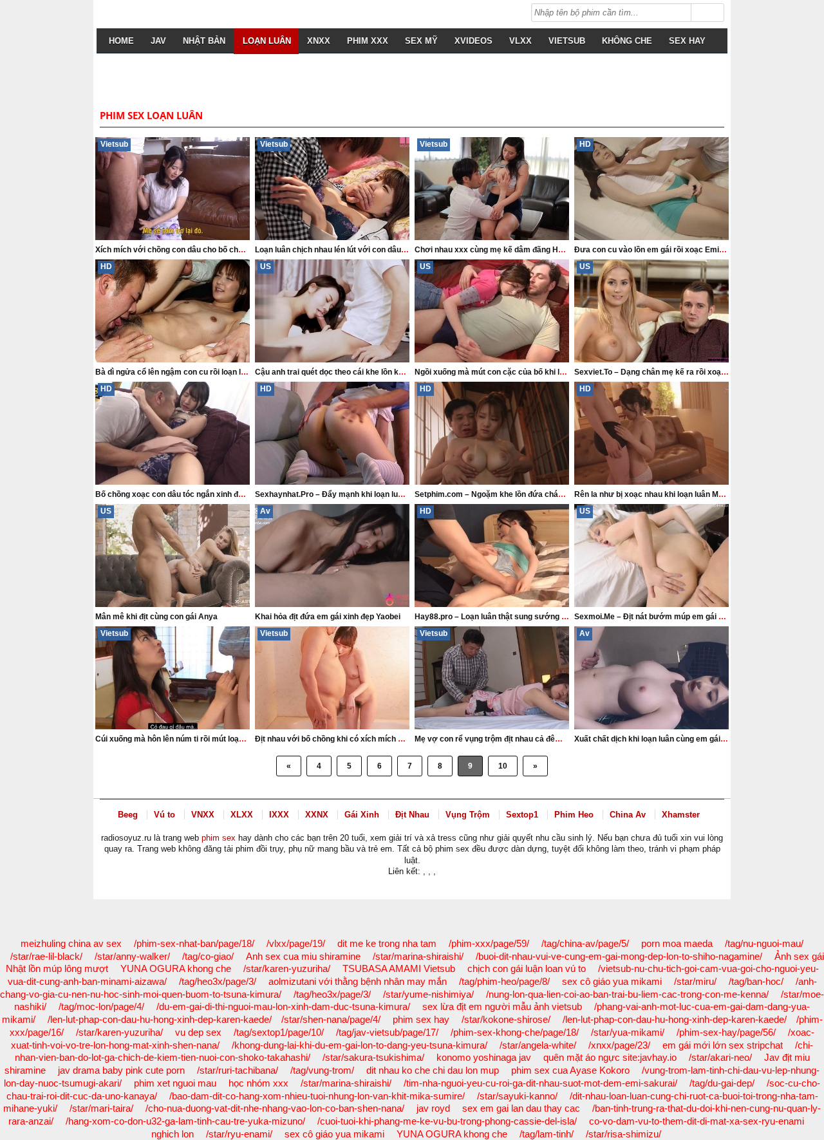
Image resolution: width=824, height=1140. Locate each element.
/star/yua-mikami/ (627, 1032)
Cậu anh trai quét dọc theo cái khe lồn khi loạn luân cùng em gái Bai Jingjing (392, 372)
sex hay (687, 41)
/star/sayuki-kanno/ (517, 1095)
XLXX (241, 814)
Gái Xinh (361, 814)
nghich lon (172, 1133)
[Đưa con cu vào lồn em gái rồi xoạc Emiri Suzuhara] (651, 188)
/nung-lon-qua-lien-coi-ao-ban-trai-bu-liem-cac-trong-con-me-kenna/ (627, 994)
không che (627, 41)
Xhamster (681, 814)
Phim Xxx (367, 41)
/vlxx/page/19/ (296, 943)
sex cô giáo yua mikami (612, 981)
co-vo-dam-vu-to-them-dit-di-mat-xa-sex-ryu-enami (696, 1121)
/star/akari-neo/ (720, 1057)
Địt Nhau (412, 814)
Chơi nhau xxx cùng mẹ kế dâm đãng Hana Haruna (508, 249)
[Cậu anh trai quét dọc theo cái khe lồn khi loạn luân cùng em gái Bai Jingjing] (332, 311)
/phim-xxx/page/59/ (489, 943)
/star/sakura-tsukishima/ (373, 1057)
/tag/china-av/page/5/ (585, 943)
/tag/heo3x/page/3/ (217, 981)
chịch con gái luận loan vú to (526, 968)
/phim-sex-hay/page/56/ (726, 1032)
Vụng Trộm (467, 814)
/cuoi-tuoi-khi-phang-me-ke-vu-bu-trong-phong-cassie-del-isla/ (447, 1121)
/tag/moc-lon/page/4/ (101, 1006)
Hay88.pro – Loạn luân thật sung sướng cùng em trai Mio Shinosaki (537, 616)
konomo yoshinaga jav (483, 1057)
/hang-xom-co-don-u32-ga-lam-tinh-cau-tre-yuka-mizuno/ (185, 1121)
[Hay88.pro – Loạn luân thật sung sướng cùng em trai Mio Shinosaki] (491, 555)
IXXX (279, 814)
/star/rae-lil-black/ (46, 956)
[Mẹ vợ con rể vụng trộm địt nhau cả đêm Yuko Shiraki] (491, 678)
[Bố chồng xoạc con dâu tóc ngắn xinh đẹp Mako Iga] (172, 433)
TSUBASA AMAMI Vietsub (398, 968)
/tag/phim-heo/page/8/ (504, 981)
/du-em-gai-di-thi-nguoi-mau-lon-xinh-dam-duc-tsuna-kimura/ (283, 1006)
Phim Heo (574, 814)
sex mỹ (421, 41)
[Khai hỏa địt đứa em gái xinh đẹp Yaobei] (332, 555)
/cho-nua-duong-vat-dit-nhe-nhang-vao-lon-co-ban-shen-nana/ (274, 1108)
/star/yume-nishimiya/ (428, 994)
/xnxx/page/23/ (619, 1045)
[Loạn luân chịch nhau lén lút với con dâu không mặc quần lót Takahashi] (332, 188)
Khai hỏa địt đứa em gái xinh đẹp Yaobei (327, 616)
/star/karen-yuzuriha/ (286, 968)
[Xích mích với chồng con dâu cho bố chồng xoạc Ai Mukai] (172, 188)
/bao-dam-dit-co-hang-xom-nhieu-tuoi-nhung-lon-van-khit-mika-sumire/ (317, 1095)
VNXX (202, 814)
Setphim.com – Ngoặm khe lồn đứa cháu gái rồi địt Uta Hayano (529, 494)
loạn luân (267, 41)
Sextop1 (522, 814)
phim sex (218, 838)
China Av (628, 814)
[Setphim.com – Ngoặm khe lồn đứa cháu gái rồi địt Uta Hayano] (491, 433)
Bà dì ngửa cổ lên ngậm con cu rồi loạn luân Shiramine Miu (201, 372)
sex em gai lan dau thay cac (521, 1108)
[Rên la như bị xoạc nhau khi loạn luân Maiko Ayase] (651, 433)
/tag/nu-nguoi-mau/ (764, 943)
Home (121, 41)
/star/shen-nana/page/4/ (330, 1019)
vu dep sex (198, 1032)
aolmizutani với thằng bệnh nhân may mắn (357, 981)
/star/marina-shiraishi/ (418, 956)
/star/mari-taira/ (101, 1108)
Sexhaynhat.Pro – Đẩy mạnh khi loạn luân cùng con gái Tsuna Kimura (381, 494)
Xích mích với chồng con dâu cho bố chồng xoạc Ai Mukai (200, 249)
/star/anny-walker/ (132, 956)
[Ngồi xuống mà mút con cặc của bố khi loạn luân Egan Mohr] (491, 311)
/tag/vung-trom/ (322, 1070)
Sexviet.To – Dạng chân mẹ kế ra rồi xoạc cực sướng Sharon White (697, 372)
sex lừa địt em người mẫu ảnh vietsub (502, 1006)
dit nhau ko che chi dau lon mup (432, 1070)
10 (502, 766)
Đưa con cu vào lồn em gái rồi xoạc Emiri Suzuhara (667, 249)
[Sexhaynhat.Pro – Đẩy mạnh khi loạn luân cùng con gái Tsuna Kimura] (332, 433)
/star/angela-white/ (538, 1045)
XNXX (318, 41)
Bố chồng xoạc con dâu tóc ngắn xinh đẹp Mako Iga (188, 494)
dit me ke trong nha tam (386, 943)
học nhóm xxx (258, 1083)
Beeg (128, 814)
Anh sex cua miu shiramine (303, 956)
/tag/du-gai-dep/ (721, 1083)
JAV (158, 41)
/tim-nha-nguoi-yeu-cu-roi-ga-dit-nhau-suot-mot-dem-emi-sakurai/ (540, 1083)
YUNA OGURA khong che (175, 968)
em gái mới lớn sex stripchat (722, 1045)
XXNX (316, 814)
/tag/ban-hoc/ (756, 981)
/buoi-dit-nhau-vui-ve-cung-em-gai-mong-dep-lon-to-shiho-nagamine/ (619, 956)
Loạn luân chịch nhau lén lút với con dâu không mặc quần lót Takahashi (384, 249)
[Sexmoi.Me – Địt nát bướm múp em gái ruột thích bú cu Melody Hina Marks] (651, 555)
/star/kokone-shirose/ (506, 1019)
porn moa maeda (677, 943)
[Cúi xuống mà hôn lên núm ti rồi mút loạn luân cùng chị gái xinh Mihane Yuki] (172, 678)
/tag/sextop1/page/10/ (279, 1032)
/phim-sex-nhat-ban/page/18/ (194, 943)
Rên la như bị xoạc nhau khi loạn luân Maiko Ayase (667, 494)
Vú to (164, 814)
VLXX (520, 41)
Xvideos (473, 41)
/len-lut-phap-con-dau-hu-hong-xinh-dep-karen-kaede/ (160, 1019)
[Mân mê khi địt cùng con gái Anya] (172, 555)
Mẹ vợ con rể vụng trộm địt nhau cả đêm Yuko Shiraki (512, 738)
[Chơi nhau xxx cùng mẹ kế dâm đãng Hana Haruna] (491, 188)
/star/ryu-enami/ (239, 1133)
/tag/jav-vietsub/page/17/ (387, 1032)
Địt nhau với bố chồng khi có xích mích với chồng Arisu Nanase (371, 738)
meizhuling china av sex (71, 943)
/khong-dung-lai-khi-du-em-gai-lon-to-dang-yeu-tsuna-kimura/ (359, 1045)
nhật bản (204, 41)
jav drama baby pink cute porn (121, 1070)
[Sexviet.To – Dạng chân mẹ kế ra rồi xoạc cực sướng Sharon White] (651, 311)
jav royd (433, 1108)
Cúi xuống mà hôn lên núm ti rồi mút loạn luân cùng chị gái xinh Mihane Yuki (232, 738)
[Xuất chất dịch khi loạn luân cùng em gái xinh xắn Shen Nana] (651, 678)
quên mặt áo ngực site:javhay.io (610, 1057)
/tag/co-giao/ (208, 956)
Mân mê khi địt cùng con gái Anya (156, 616)
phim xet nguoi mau (175, 1083)
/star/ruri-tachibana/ (237, 1070)
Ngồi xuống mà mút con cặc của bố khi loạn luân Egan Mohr (523, 372)
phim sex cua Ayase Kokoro (570, 1070)
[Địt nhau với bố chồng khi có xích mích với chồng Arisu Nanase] (332, 678)
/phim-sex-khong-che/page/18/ (515, 1032)
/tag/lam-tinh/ (547, 1133)
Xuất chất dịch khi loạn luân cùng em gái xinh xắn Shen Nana (684, 738)
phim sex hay (421, 1019)
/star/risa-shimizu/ (623, 1133)
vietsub (566, 41)
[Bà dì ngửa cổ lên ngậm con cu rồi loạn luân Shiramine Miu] (172, 311)
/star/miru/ (695, 981)
